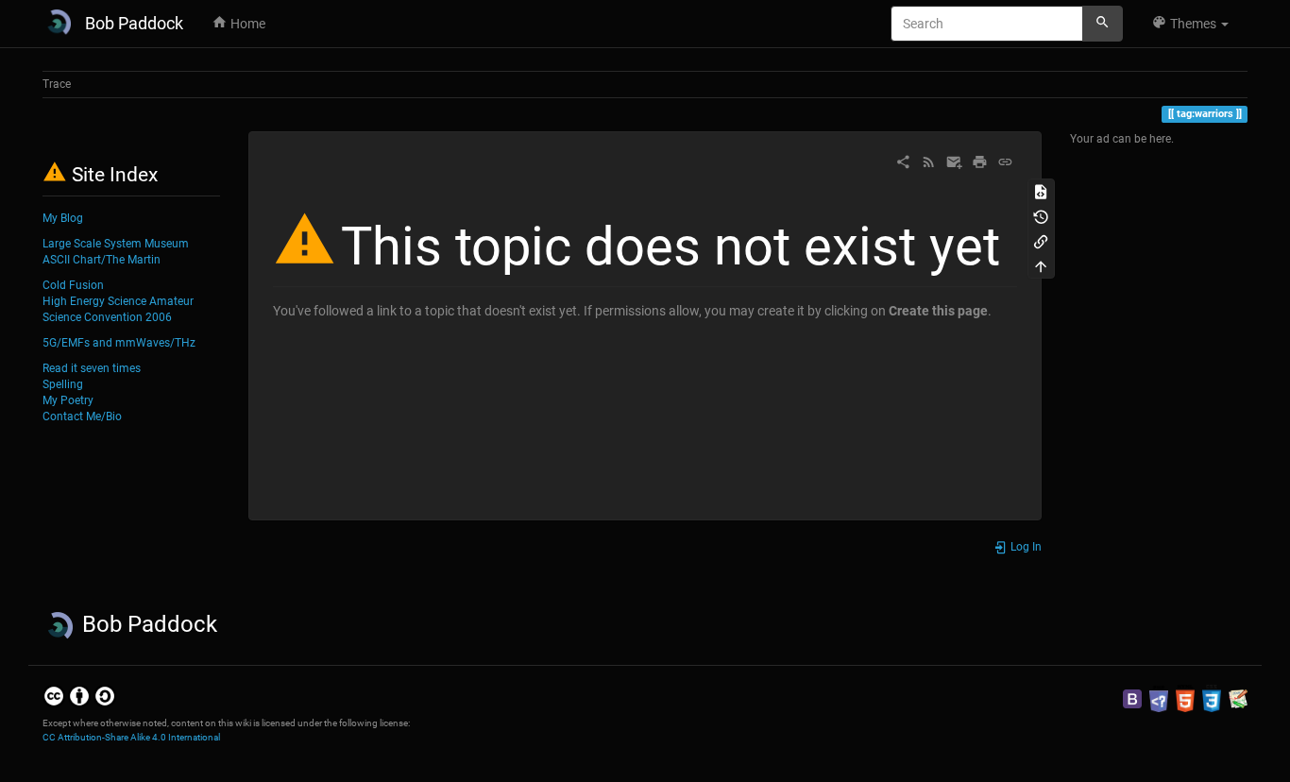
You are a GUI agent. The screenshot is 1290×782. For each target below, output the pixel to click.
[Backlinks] (1040, 241)
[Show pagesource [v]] (1040, 190)
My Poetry (67, 400)
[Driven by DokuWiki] (1238, 698)
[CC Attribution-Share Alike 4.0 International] (79, 696)
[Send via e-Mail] (954, 160)
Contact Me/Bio (82, 416)
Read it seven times (91, 368)
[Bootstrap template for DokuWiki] (1132, 698)
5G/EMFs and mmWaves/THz (118, 342)
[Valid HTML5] (1185, 698)
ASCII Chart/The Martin (101, 259)
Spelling (62, 384)
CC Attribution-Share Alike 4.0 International (131, 737)
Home (246, 23)
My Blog (62, 218)
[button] (1190, 23)
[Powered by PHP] (1158, 698)
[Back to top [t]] (1040, 265)
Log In (1025, 546)
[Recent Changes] (929, 160)
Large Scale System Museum (115, 243)
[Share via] (903, 160)
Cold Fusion (73, 285)
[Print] (980, 160)
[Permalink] (1005, 160)
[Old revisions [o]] (1040, 215)
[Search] (1102, 24)
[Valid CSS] (1211, 698)
